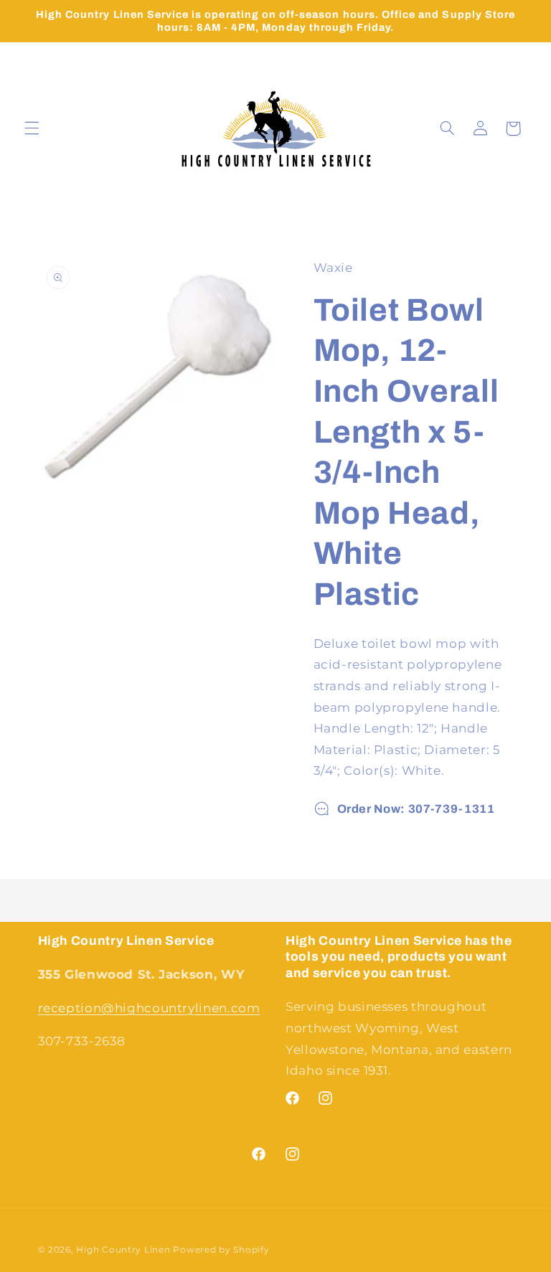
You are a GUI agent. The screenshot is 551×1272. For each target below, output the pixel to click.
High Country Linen (123, 1250)
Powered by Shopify (221, 1250)
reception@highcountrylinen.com (149, 1008)
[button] (31, 128)
